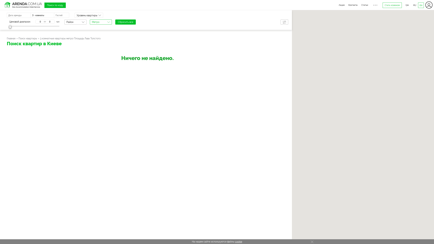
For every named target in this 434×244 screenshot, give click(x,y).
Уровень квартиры (87, 15)
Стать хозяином (392, 5)
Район (69, 22)
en (421, 5)
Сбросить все (125, 22)
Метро (95, 22)
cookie (238, 241)
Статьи (364, 5)
